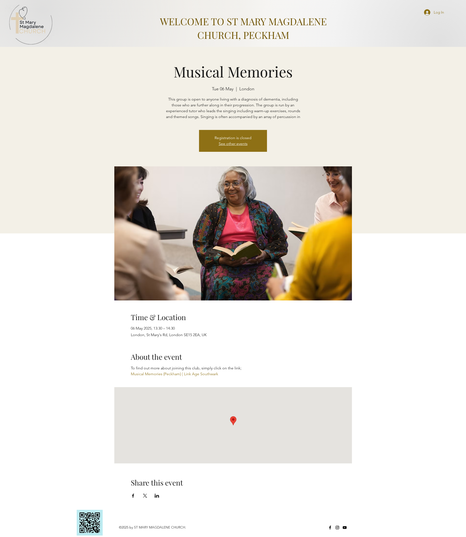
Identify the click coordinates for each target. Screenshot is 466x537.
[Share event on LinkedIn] (157, 496)
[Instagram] (337, 527)
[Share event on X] (145, 496)
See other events (233, 143)
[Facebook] (330, 527)
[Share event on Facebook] (133, 496)
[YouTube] (344, 527)
